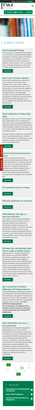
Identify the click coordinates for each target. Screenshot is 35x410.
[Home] (7, 5)
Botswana (10, 12)
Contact (24, 1)
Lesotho (20, 12)
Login (30, 1)
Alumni (18, 1)
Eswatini (29, 12)
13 (24, 371)
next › (18, 374)
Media (13, 1)
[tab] (18, 389)
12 (16, 371)
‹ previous (9, 364)
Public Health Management (14, 394)
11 (8, 371)
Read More (7, 71)
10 (29, 368)
